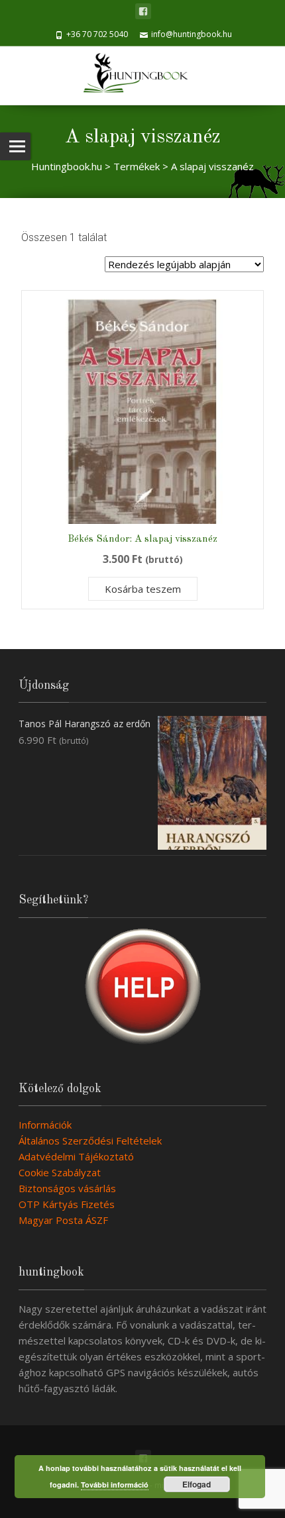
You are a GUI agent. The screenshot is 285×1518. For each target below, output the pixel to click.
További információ (114, 1485)
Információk (45, 1124)
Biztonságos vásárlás (67, 1188)
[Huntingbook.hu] (142, 75)
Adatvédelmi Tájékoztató (76, 1156)
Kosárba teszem (143, 588)
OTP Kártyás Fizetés (67, 1204)
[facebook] (143, 11)
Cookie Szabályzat (60, 1172)
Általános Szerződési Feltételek (90, 1140)
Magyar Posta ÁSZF (63, 1220)
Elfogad (196, 1484)
